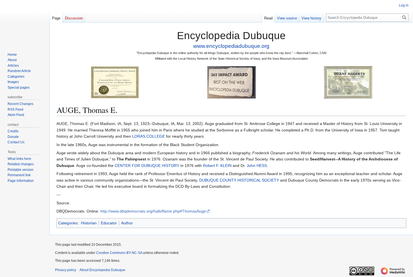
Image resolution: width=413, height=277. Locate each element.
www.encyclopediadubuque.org (231, 46)
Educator (109, 223)
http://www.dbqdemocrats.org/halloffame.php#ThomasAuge (153, 211)
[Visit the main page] (24, 22)
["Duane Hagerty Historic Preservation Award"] (348, 82)
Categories (68, 223)
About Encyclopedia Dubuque (102, 270)
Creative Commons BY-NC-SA (119, 253)
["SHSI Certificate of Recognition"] (115, 82)
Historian (89, 223)
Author (127, 223)
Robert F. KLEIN (217, 165)
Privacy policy (65, 270)
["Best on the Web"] (231, 82)
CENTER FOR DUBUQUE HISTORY (147, 165)
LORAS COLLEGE (148, 136)
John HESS (257, 165)
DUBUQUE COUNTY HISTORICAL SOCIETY (239, 180)
